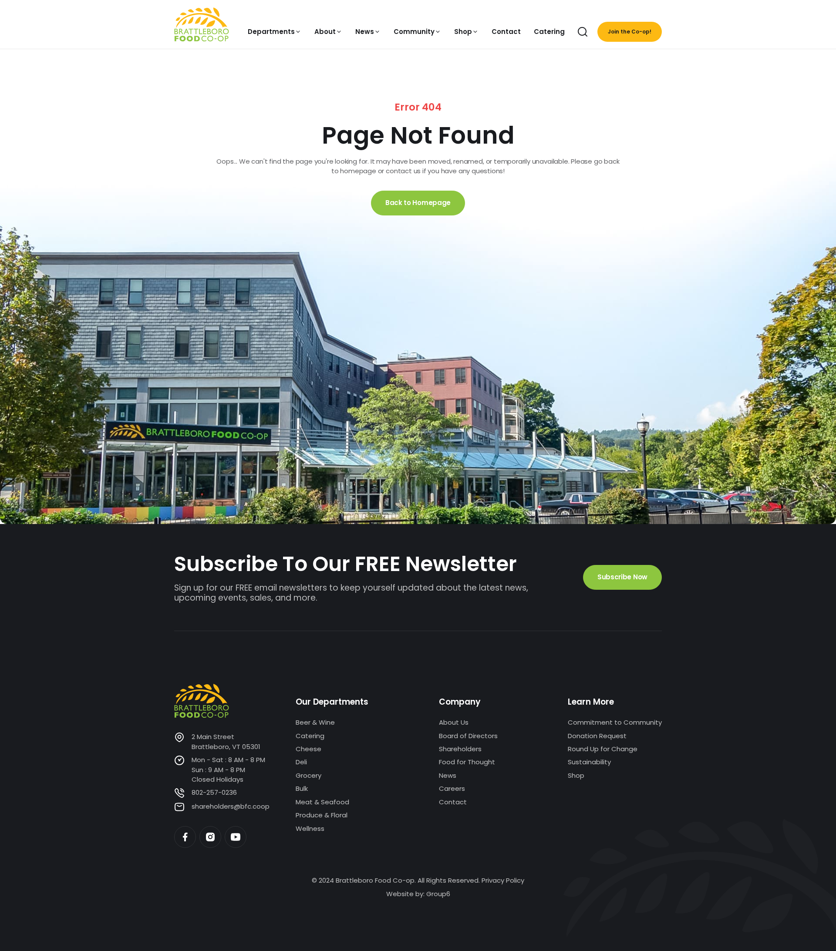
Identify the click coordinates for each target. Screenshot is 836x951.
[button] (274, 32)
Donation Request (597, 735)
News (447, 775)
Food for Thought (467, 761)
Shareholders (460, 748)
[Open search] (582, 31)
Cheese (308, 748)
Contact (453, 802)
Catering (310, 735)
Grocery (308, 775)
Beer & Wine (315, 722)
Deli (301, 761)
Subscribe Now (622, 576)
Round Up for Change (602, 748)
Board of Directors (468, 735)
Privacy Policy (503, 880)
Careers (452, 788)
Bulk (302, 788)
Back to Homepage (418, 202)
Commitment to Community (615, 722)
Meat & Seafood (322, 802)
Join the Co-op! (629, 31)
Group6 (438, 893)
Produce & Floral (321, 815)
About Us (454, 722)
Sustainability (589, 761)
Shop (576, 775)
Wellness (310, 828)
